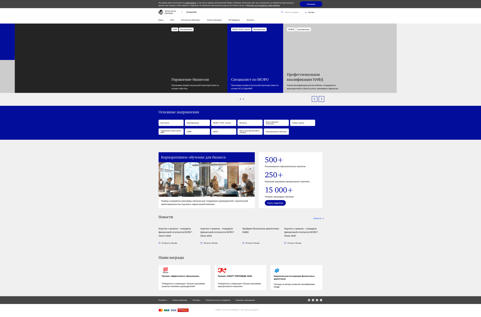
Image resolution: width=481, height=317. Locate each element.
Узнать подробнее (275, 203)
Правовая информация (245, 300)
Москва (311, 12)
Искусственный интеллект (272, 123)
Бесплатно (165, 123)
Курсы (160, 20)
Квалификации (193, 123)
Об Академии (234, 20)
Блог (172, 20)
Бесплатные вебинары (190, 20)
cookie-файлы (190, 3)
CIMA (189, 131)
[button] (237, 99)
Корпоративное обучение (276, 131)
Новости (317, 218)
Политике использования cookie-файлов (263, 5)
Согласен (311, 4)
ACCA (215, 131)
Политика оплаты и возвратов (218, 300)
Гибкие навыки (298, 123)
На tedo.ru (163, 300)
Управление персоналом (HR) (171, 131)
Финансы (243, 123)
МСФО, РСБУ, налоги (222, 123)
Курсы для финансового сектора (249, 131)
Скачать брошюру (214, 20)
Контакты (250, 20)
